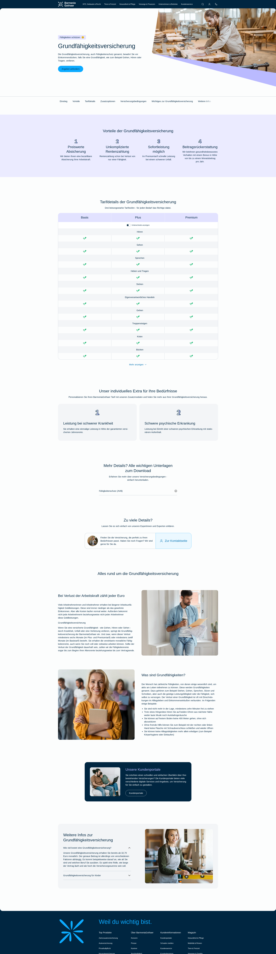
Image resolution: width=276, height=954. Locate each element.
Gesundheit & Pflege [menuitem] (127, 4)
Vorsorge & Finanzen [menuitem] (147, 4)
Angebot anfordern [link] (71, 69)
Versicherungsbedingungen (133, 101)
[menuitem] (203, 4)
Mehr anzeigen (136, 364)
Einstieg (63, 101)
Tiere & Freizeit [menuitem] (110, 4)
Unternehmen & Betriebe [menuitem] (168, 4)
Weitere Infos (204, 101)
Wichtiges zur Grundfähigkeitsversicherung (172, 101)
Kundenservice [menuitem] (187, 4)
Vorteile (76, 101)
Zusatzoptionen (107, 101)
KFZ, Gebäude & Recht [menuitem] (92, 4)
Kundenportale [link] (136, 793)
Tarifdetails (90, 101)
